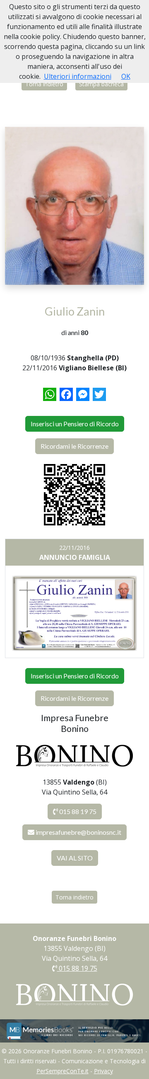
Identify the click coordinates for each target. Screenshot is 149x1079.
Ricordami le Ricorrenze (74, 446)
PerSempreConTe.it (62, 1071)
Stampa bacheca (101, 84)
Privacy (103, 1071)
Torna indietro (44, 84)
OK (125, 76)
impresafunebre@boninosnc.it (78, 832)
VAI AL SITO (75, 858)
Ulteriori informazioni (77, 76)
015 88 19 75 (77, 811)
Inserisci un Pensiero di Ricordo (75, 424)
